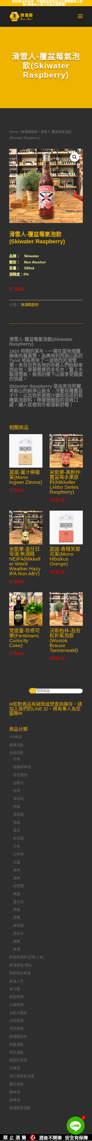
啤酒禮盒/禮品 (20, 965)
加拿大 (18, 783)
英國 (16, 909)
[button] (74, 157)
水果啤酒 (16, 1005)
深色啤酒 (16, 1028)
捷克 (16, 830)
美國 (16, 894)
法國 (16, 862)
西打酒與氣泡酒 (21, 1076)
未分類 (14, 989)
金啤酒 (14, 1100)
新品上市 (16, 981)
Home (13, 132)
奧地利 (18, 798)
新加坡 (18, 838)
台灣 (16, 790)
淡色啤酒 (16, 1020)
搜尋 (32, 690)
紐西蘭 (18, 886)
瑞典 (16, 878)
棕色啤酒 (16, 997)
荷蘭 (16, 917)
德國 (16, 806)
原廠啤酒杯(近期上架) (26, 957)
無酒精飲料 (29, 132)
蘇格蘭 (18, 925)
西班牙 (18, 933)
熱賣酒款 (16, 1044)
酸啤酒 (14, 1092)
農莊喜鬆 (16, 1084)
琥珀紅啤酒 (18, 1060)
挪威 (16, 822)
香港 (16, 949)
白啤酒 (14, 1068)
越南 (16, 941)
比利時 (18, 854)
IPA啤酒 (15, 737)
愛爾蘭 (18, 814)
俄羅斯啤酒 (22, 767)
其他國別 (20, 775)
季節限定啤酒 (20, 973)
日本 (16, 846)
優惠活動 (16, 745)
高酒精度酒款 (20, 1108)
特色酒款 (16, 1052)
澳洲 (16, 870)
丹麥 (16, 759)
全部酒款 (16, 753)
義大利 (18, 902)
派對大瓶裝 (18, 1013)
